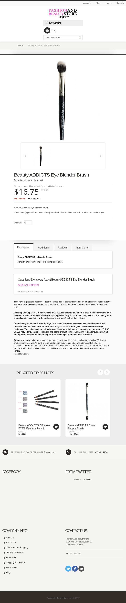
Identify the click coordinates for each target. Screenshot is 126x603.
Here (92, 302)
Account (87, 3)
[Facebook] (75, 569)
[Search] (81, 37)
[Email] (81, 569)
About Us (10, 537)
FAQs (8, 572)
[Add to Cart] (56, 427)
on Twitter (87, 480)
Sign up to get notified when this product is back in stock (39, 186)
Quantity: (18, 223)
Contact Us (11, 542)
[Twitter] (68, 569)
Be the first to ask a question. (30, 292)
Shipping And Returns (16, 562)
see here (63, 326)
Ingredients (82, 247)
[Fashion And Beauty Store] (63, 13)
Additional (44, 247)
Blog (98, 3)
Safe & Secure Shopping (17, 547)
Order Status (11, 567)
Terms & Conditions (15, 552)
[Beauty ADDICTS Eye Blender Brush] (41, 155)
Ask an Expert (28, 285)
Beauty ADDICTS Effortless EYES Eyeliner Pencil (34, 427)
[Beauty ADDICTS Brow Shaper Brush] (87, 401)
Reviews (63, 247)
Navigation (55, 23)
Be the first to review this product (28, 180)
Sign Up (120, 3)
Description (23, 247)
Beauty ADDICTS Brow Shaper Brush (81, 427)
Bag (54, 30)
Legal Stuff (11, 557)
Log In (108, 3)
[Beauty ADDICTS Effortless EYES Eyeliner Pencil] (38, 401)
